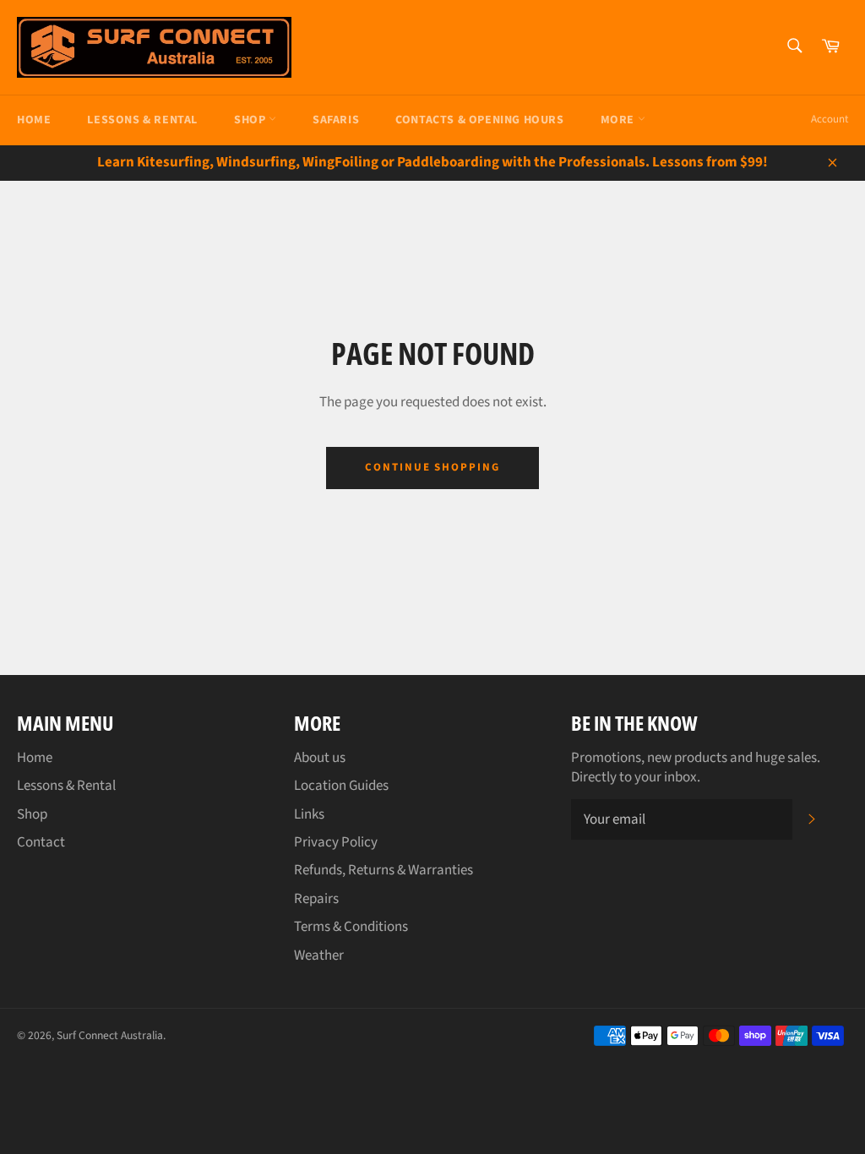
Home (34, 120)
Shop (251, 120)
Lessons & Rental (142, 120)
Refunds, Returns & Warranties (383, 870)
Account (829, 119)
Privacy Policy (336, 842)
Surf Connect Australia (110, 1035)
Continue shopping (432, 467)
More (619, 120)
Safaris (336, 120)
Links (309, 814)
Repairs (316, 899)
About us (319, 758)
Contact (41, 842)
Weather (319, 955)
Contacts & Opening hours (479, 120)
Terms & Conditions (351, 927)
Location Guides (341, 786)
